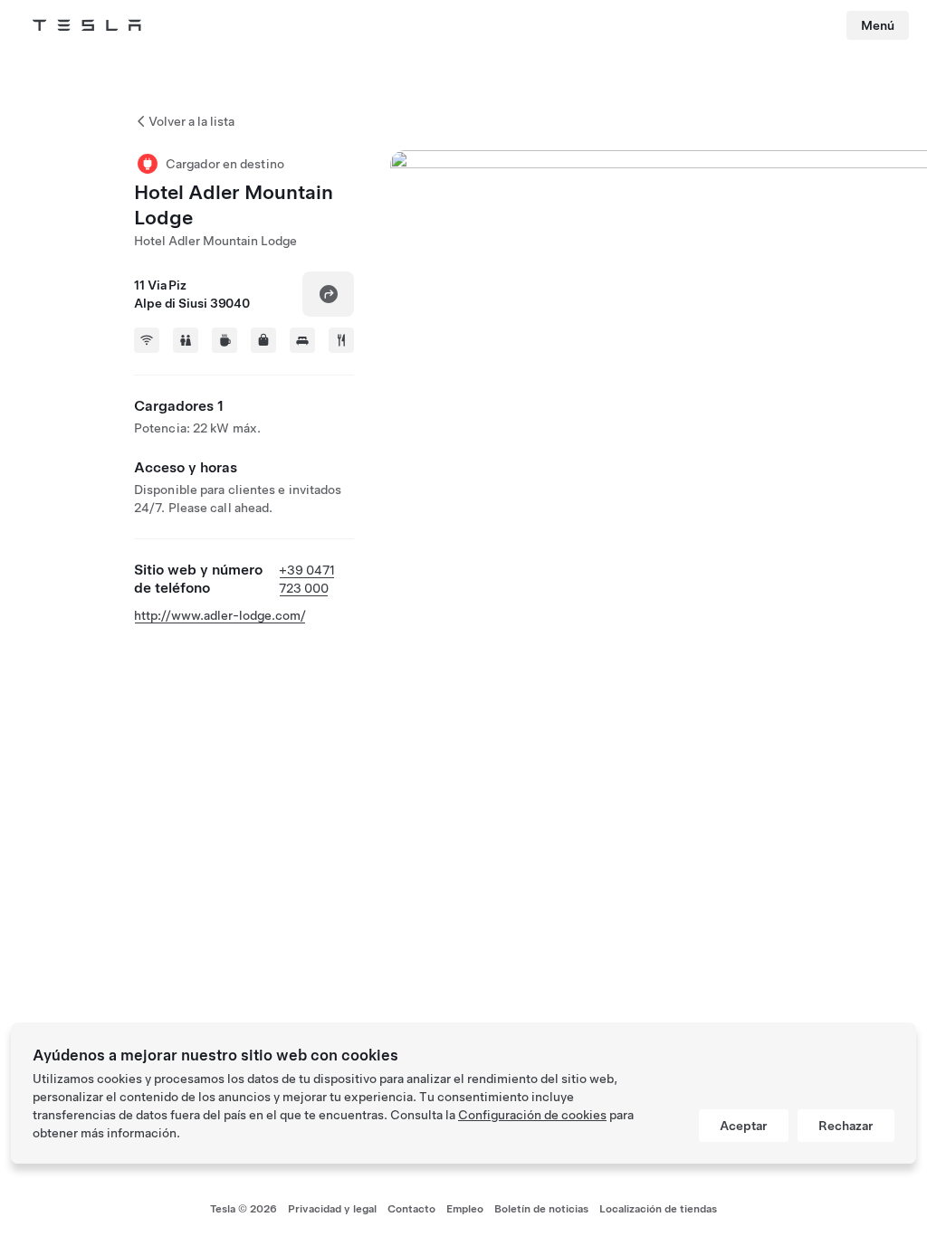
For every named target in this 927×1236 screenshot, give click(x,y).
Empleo (464, 1209)
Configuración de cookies (532, 1115)
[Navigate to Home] (87, 25)
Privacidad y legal (332, 1209)
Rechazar (846, 1125)
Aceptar (744, 1125)
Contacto (411, 1209)
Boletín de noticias (541, 1209)
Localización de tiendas (658, 1209)
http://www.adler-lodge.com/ (220, 615)
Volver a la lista (191, 121)
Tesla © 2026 (243, 1209)
